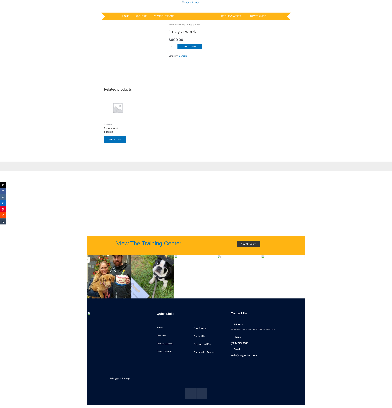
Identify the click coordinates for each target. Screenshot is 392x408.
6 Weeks (180, 24)
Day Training (258, 16)
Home (171, 24)
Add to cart (190, 46)
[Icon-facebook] (190, 393)
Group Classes (231, 16)
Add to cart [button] (115, 139)
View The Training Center (148, 243)
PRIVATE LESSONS (163, 16)
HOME (125, 16)
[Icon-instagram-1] (201, 393)
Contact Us (196, 20)
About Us (141, 16)
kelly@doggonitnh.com (244, 355)
